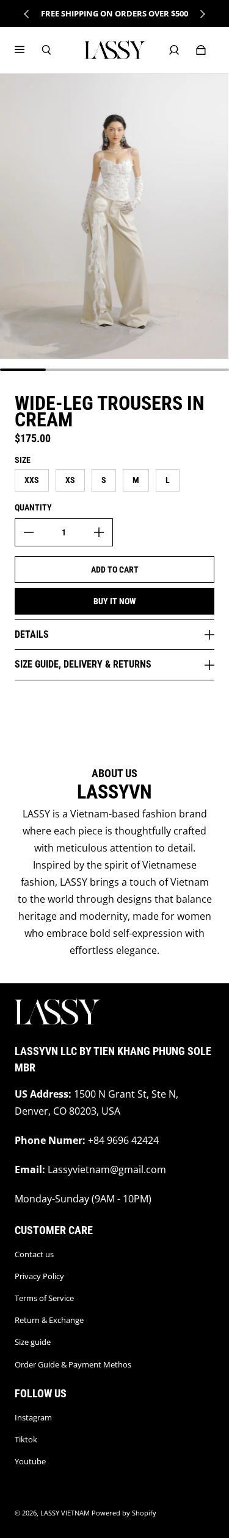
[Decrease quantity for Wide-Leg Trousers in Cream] (28, 532)
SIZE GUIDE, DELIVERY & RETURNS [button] (83, 664)
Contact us (34, 1254)
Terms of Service (44, 1298)
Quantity (33, 507)
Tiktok (26, 1439)
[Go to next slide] (202, 14)
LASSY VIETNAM (65, 1513)
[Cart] (200, 50)
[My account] (174, 50)
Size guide (33, 1341)
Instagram (33, 1417)
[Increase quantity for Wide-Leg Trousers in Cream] (98, 532)
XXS (31, 480)
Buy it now (114, 601)
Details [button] (32, 634)
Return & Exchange (49, 1319)
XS (70, 480)
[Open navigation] (28, 50)
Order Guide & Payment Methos (73, 1364)
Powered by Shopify (124, 1513)
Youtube (30, 1461)
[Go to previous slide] (27, 14)
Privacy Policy (39, 1276)
